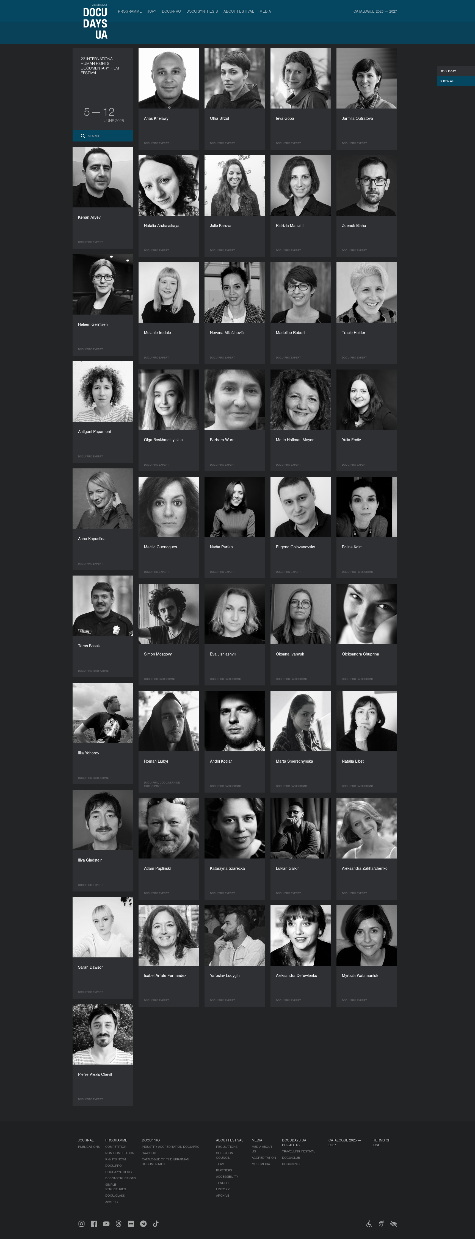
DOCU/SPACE (292, 1164)
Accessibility (227, 1176)
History (223, 1189)
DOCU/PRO (171, 11)
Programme (130, 11)
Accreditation (264, 1157)
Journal (86, 1140)
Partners (224, 1170)
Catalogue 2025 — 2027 (375, 11)
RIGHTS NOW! (115, 1159)
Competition (115, 1146)
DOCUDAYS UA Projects (294, 1142)
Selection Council (224, 1155)
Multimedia (261, 1164)
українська (99, 4)
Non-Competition (119, 1153)
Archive (222, 1195)
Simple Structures (115, 1186)
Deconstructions (120, 1178)
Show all (447, 81)
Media (265, 11)
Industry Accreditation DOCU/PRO (171, 1146)
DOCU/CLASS (115, 1195)
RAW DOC (149, 1153)
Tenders (223, 1182)
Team (220, 1164)
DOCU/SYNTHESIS (202, 11)
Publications (89, 1146)
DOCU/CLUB (291, 1157)
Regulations (227, 1146)
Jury (151, 11)
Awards (111, 1201)
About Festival (238, 11)
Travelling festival (298, 1151)
